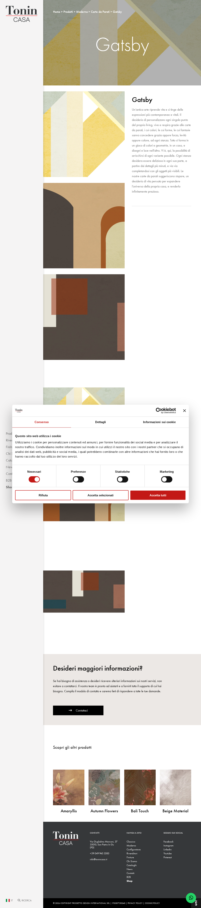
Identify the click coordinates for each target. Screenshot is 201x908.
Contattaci (82, 710)
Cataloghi (132, 865)
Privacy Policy (135, 903)
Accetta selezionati (100, 495)
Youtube (168, 853)
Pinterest (168, 857)
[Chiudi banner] (184, 410)
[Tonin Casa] (21, 14)
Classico (131, 841)
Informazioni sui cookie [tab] (159, 422)
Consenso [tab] (42, 422)
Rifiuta (43, 495)
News (129, 869)
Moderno (131, 845)
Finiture (130, 857)
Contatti (130, 873)
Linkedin (168, 849)
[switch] (78, 479)
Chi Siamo (132, 861)
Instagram (169, 845)
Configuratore (134, 849)
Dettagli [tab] (100, 422)
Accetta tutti (158, 495)
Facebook (168, 841)
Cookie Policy (152, 903)
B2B (129, 877)
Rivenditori (132, 853)
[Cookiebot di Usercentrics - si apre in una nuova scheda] (159, 411)
